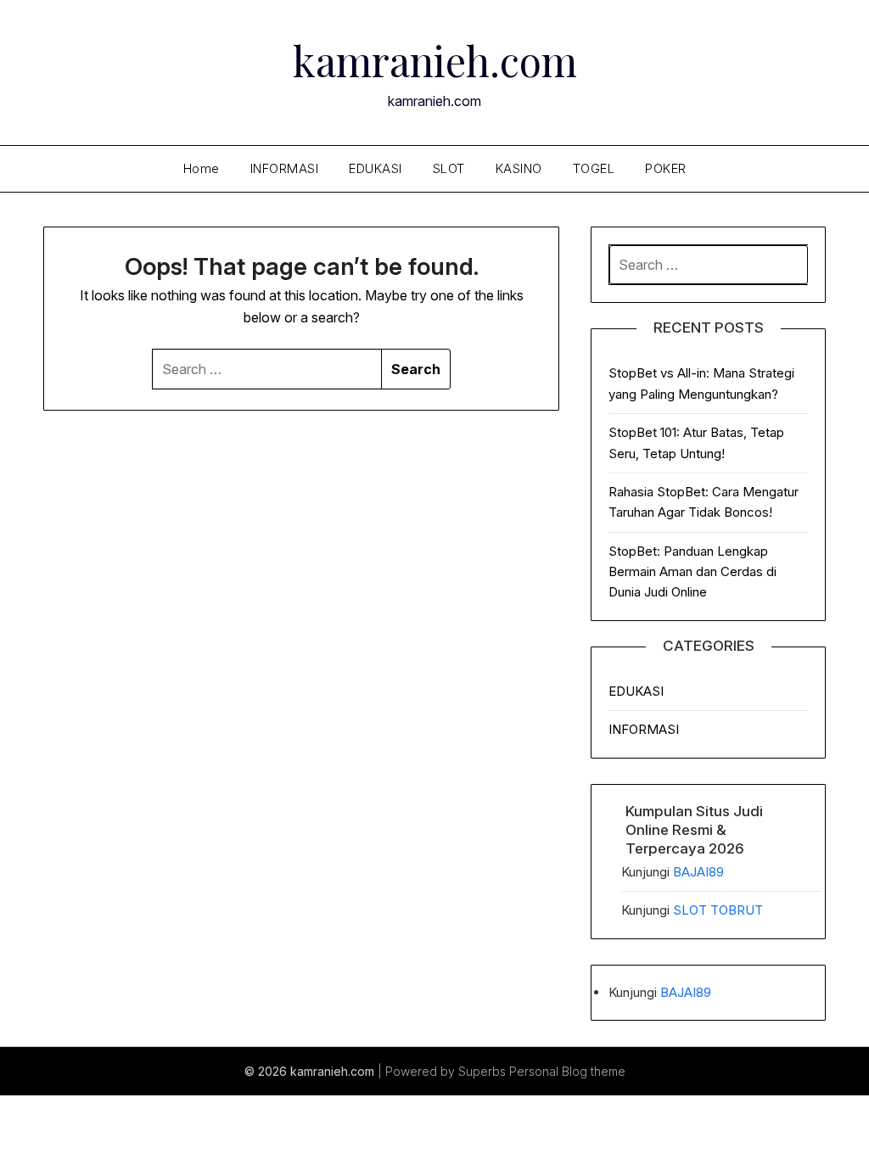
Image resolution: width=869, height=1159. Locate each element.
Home (201, 168)
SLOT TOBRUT (718, 910)
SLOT (449, 168)
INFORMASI (284, 168)
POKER (666, 168)
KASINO (519, 168)
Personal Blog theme (567, 1071)
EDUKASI (375, 168)
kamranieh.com (435, 60)
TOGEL (594, 168)
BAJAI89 (698, 872)
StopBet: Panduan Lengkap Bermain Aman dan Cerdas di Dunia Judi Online (692, 572)
